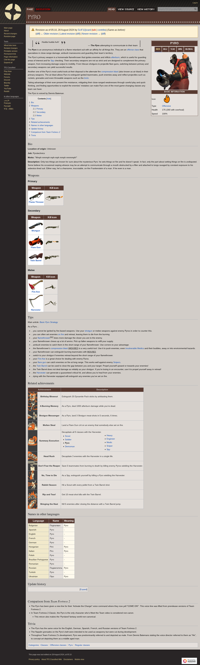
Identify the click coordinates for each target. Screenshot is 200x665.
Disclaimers (68, 659)
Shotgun (35, 230)
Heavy (109, 435)
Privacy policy (34, 659)
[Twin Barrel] (36, 255)
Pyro (71, 645)
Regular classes (82, 645)
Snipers (116, 362)
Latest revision (67, 33)
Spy (52, 60)
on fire (61, 334)
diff (37, 33)
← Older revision (49, 33)
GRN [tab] (180, 49)
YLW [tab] (172, 49)
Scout (67, 436)
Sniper (110, 446)
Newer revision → (91, 33)
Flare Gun (36, 247)
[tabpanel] (174, 71)
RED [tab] (158, 49)
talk (94, 30)
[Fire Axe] (36, 285)
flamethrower (44, 338)
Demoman (70, 446)
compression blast (109, 71)
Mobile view (79, 659)
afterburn (115, 57)
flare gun (42, 362)
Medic (109, 442)
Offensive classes (58, 645)
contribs (102, 30)
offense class (133, 49)
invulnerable (131, 348)
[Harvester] (36, 301)
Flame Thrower (36, 202)
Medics (140, 348)
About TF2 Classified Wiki (51, 659)
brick (86, 78)
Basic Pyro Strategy (49, 322)
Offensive (166, 106)
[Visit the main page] (13, 12)
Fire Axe (36, 292)
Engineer (111, 439)
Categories (34, 645)
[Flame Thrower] (36, 196)
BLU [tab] (165, 49)
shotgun (88, 331)
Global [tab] (189, 49)
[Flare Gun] (36, 240)
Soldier (68, 439)
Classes (44, 645)
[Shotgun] (36, 225)
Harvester (36, 310)
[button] (8, 63)
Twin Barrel (35, 260)
